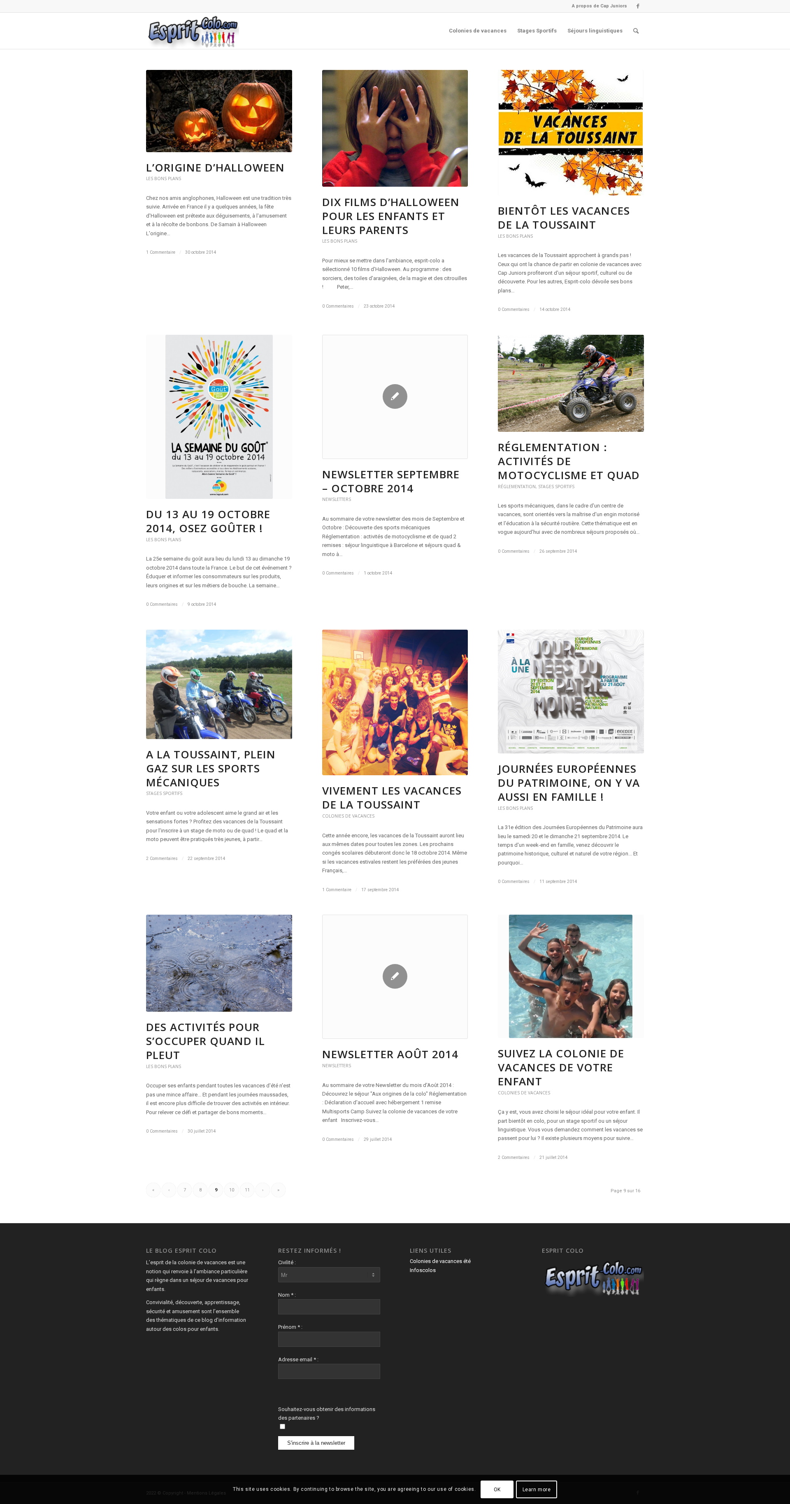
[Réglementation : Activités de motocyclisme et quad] (571, 383)
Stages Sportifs (556, 486)
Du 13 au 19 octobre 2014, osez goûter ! (208, 521)
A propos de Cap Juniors (599, 6)
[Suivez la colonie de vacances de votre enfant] (571, 976)
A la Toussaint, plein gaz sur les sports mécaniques (211, 768)
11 (247, 1190)
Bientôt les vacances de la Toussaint (564, 217)
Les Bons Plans (163, 178)
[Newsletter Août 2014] (395, 977)
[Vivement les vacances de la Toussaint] (395, 703)
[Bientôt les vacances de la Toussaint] (571, 132)
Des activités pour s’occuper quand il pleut (205, 1041)
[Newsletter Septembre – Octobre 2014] (395, 397)
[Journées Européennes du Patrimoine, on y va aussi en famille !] (571, 692)
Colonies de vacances (348, 816)
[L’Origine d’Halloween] (219, 111)
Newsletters (336, 499)
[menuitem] (597, 6)
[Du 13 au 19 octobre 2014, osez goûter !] (219, 417)
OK (497, 1489)
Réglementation (517, 486)
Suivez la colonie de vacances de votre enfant (561, 1067)
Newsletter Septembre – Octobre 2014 (391, 481)
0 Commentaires (338, 306)
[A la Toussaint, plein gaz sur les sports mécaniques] (219, 684)
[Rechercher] (636, 31)
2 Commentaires (162, 858)
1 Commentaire (160, 252)
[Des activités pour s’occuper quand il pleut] (219, 963)
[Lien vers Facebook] (638, 6)
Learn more (537, 1489)
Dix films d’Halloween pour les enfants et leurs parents (391, 216)
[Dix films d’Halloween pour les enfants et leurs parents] (395, 128)
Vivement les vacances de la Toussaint (392, 797)
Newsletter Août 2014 (390, 1054)
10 (231, 1190)
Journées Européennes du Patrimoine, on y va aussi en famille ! (569, 782)
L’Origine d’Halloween (215, 167)
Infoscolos (423, 1270)
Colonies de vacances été (440, 1261)
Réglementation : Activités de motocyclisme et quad (569, 461)
